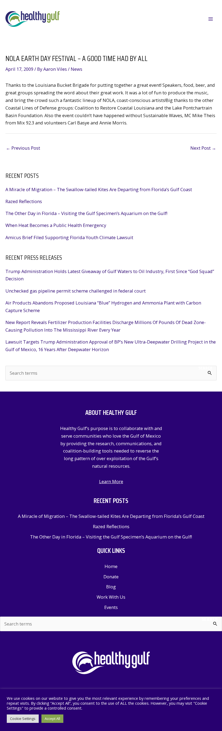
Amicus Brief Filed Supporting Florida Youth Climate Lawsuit (69, 237)
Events (111, 607)
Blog (111, 586)
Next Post (203, 148)
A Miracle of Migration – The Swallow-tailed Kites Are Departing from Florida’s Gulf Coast (98, 189)
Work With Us (111, 597)
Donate (111, 576)
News (76, 69)
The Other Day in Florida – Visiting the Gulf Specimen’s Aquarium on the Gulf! (86, 213)
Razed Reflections (23, 201)
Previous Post (23, 148)
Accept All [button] (52, 718)
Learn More (111, 481)
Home (111, 566)
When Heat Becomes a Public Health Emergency (55, 225)
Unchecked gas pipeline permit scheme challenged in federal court (75, 291)
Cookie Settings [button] (22, 718)
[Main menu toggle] (210, 19)
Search (205, 368)
